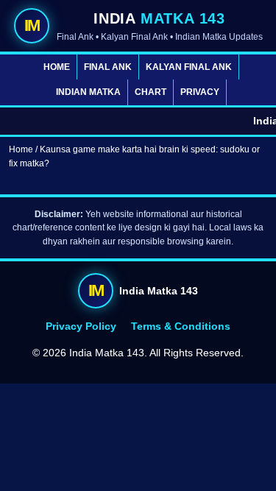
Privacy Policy (81, 326)
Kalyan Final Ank (189, 67)
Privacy (199, 92)
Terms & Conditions (180, 326)
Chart (150, 92)
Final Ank (108, 67)
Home (56, 67)
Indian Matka (88, 92)
